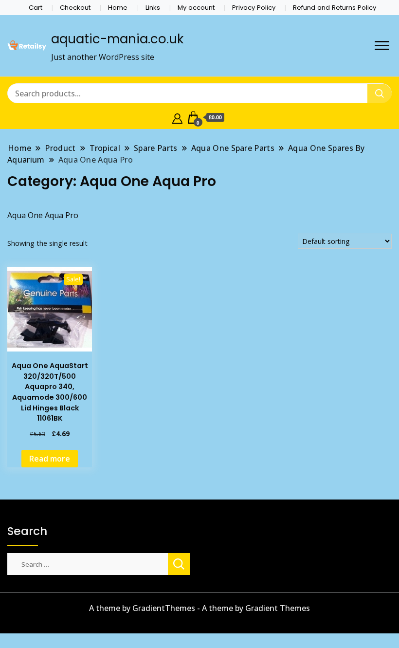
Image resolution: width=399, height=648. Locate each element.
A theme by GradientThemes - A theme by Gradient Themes (199, 608)
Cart (35, 7)
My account (196, 7)
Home (117, 7)
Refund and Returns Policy (334, 7)
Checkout (75, 7)
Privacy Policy (253, 7)
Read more (49, 458)
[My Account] (177, 117)
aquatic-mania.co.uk (117, 39)
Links (152, 7)
